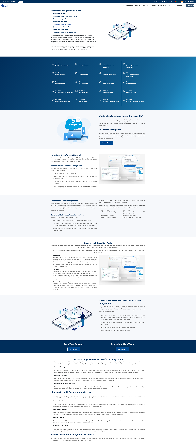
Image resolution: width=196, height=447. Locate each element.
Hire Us (20, 1)
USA (172, 1)
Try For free (73, 349)
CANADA (192, 1)
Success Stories (128, 5)
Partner (179, 5)
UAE (178, 1)
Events (137, 5)
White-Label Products (159, 5)
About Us (171, 5)
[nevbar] (4, 5)
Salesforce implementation (62, 24)
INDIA (184, 1)
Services (145, 5)
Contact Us (190, 5)
